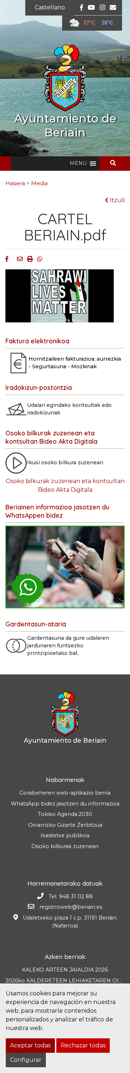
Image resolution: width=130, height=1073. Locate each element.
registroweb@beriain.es (70, 907)
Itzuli (116, 200)
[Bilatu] (115, 163)
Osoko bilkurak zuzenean (65, 846)
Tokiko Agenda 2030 (65, 814)
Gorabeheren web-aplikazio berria (65, 793)
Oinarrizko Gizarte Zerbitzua (65, 825)
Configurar (26, 1059)
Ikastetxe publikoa (65, 835)
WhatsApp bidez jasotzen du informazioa (65, 803)
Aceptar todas (30, 1045)
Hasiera (15, 183)
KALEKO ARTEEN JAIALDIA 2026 (65, 969)
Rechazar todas (83, 1045)
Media (39, 183)
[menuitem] (50, 8)
